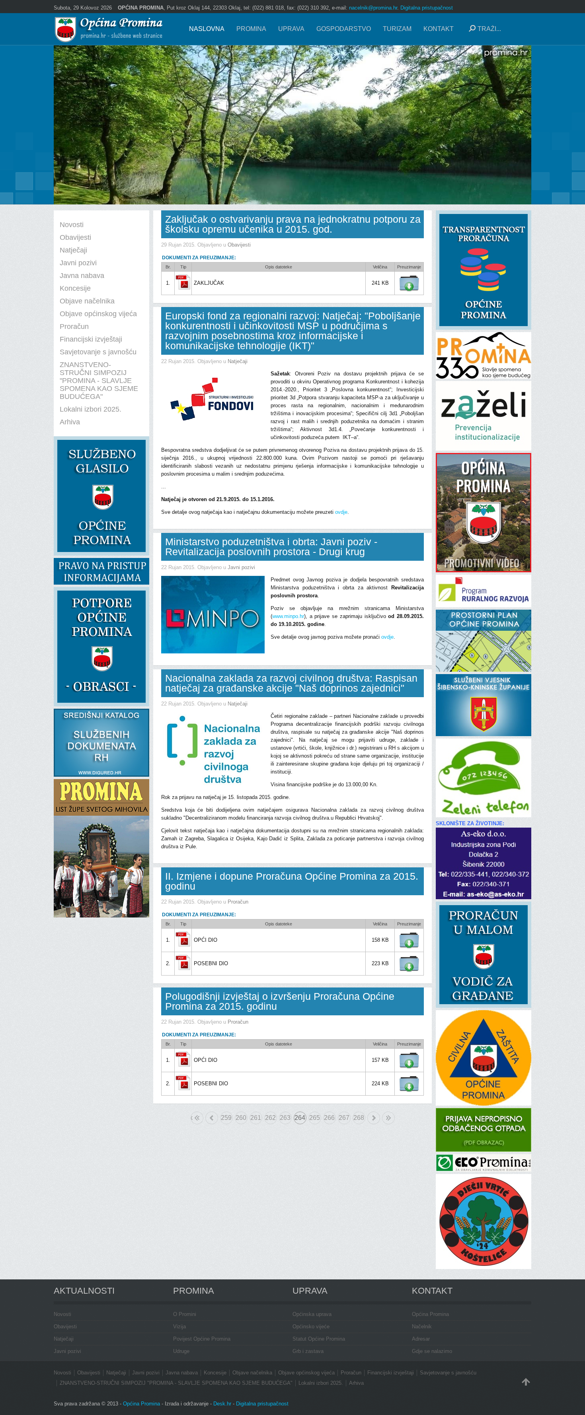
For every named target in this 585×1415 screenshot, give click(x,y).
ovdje (341, 512)
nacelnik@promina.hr (373, 8)
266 (329, 1117)
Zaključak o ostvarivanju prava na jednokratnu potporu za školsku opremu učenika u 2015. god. (293, 224)
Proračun (238, 902)
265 (314, 1117)
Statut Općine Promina (318, 1339)
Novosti (62, 1314)
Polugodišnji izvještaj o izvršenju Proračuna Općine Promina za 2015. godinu (279, 1001)
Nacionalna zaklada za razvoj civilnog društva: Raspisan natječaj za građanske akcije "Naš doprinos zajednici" (291, 683)
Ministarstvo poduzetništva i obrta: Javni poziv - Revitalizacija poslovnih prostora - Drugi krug (271, 546)
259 (226, 1117)
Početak (192, 1117)
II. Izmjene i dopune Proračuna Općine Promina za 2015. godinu (291, 881)
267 (344, 1117)
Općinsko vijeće (311, 1326)
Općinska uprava (312, 1314)
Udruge (181, 1351)
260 (241, 1117)
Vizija (179, 1326)
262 (270, 1117)
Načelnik (422, 1326)
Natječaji (238, 361)
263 (285, 1117)
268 (358, 1117)
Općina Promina (430, 1314)
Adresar (421, 1339)
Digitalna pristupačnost (426, 8)
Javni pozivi (241, 567)
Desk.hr (222, 1404)
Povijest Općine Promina (201, 1339)
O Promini (184, 1314)
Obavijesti (239, 245)
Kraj (388, 1118)
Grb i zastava (308, 1351)
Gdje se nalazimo (432, 1351)
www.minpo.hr (288, 616)
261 (255, 1117)
